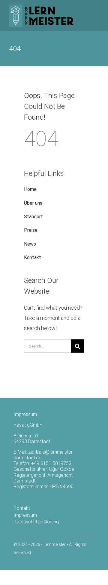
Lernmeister (55, 544)
